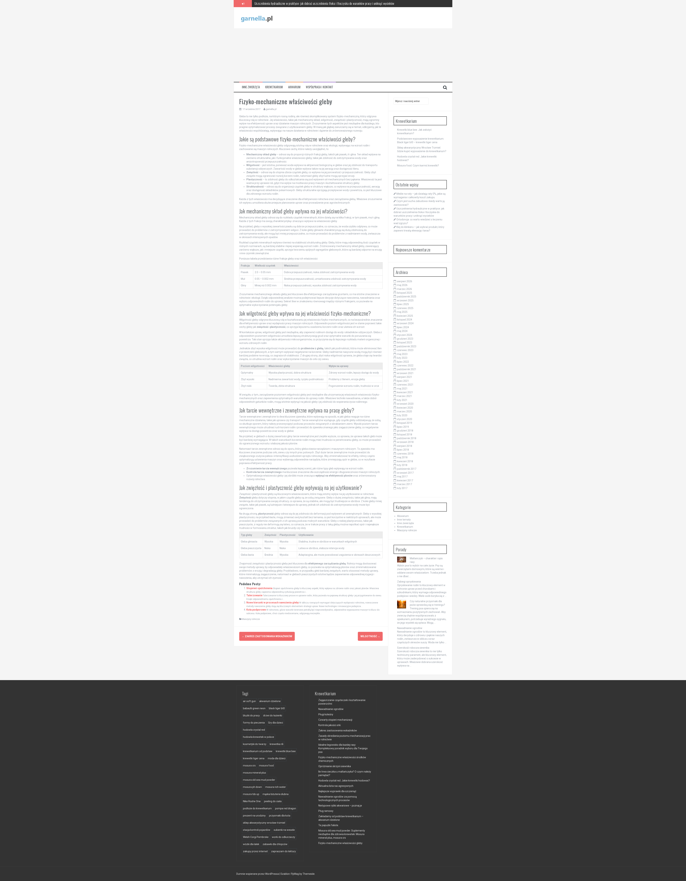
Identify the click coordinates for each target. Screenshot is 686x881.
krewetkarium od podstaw (257, 751)
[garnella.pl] (257, 17)
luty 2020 (402, 415)
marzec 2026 (404, 289)
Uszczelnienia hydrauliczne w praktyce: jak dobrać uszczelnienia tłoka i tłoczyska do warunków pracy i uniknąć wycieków (419, 212)
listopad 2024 (404, 319)
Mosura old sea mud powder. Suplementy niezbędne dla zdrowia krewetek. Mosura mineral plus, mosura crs (341, 834)
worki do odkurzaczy (283, 837)
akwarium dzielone (270, 701)
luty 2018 (402, 465)
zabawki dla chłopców (275, 844)
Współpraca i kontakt (319, 87)
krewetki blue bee (286, 751)
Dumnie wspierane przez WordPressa (257, 873)
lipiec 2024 (403, 327)
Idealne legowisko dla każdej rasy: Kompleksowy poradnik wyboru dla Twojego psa (343, 748)
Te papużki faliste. (328, 825)
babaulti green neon (254, 708)
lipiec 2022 (403, 361)
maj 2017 (402, 476)
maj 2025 (402, 311)
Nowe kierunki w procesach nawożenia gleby (272, 602)
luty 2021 (402, 400)
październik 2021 (406, 369)
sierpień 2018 (404, 446)
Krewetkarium (274, 87)
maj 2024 (402, 331)
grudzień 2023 (405, 338)
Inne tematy (404, 519)
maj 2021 (402, 388)
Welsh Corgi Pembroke (256, 837)
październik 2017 (406, 468)
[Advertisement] (343, 55)
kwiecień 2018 (405, 461)
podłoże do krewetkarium (257, 808)
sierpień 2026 (404, 281)
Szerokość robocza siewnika (413, 647)
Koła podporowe (256, 609)
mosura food (266, 765)
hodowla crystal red (254, 729)
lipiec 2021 (403, 380)
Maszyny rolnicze (251, 619)
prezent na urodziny (254, 815)
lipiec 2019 (403, 426)
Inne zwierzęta (251, 87)
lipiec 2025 (403, 304)
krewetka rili (276, 744)
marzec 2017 (404, 484)
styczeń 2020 (404, 419)
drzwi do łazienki (272, 715)
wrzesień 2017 (405, 472)
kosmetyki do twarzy (254, 744)
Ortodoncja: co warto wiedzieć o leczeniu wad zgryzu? (286, 3)
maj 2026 (402, 285)
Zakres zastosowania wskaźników (267, 636)
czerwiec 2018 (405, 453)
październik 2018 (406, 438)
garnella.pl (271, 109)
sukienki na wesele (284, 829)
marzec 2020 (404, 411)
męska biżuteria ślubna (276, 794)
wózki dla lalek (251, 844)
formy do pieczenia (254, 722)
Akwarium (294, 87)
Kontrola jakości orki (329, 725)
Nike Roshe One (252, 801)
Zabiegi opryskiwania (409, 581)
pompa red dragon (285, 808)
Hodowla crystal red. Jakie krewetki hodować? (344, 780)
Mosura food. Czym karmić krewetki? (418, 165)
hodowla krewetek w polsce (258, 737)
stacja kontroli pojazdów (256, 829)
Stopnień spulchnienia (259, 588)
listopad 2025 (404, 292)
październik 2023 (406, 346)
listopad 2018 (404, 434)
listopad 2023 (404, 342)
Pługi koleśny (325, 714)
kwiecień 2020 (405, 407)
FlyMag (295, 873)
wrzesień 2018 (405, 442)
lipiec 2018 (403, 449)
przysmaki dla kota (279, 815)
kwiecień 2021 (405, 392)
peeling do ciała (273, 801)
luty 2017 (402, 488)
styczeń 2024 (404, 335)
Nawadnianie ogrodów (409, 628)
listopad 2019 (404, 422)
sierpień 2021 (404, 377)
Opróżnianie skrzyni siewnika (334, 766)
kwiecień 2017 (405, 480)
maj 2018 (402, 457)
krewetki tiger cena (253, 758)
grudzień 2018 (405, 430)
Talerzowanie (254, 595)
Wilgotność (370, 636)
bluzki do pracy (251, 715)
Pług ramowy (325, 811)
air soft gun (249, 701)
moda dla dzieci (276, 758)
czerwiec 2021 (405, 384)
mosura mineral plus (254, 772)
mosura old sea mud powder (259, 779)
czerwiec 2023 (405, 350)
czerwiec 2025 (405, 308)
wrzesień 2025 (405, 300)
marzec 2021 (404, 396)
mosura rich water (275, 787)
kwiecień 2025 (405, 315)
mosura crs (249, 765)
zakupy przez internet (255, 851)
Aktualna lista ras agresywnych (335, 785)
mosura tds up (251, 794)
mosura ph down (252, 787)
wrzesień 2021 (405, 373)
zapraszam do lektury (283, 851)
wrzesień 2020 (405, 403)
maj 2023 (402, 354)
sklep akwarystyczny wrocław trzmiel (264, 822)
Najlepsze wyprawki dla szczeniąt (337, 791)
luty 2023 (402, 357)
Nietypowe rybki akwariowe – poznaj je (340, 805)
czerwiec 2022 (405, 365)
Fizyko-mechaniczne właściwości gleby (340, 843)
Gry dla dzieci (275, 722)
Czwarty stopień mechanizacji (335, 719)
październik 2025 (406, 296)
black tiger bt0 (277, 708)
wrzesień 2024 (405, 323)
